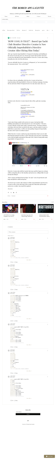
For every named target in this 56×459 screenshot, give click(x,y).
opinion (43, 30)
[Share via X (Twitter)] (10, 194)
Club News (18, 30)
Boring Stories (37, 30)
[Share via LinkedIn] (13, 194)
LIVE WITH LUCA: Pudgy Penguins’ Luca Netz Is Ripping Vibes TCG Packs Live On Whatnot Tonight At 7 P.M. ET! (10, 217)
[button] (52, 30)
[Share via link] (16, 194)
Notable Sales (31, 30)
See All (52, 203)
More (47, 30)
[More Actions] (47, 240)
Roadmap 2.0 (24, 30)
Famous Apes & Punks (10, 30)
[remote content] (28, 72)
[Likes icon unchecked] (11, 263)
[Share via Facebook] (8, 194)
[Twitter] (28, 422)
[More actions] (47, 38)
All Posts (3, 30)
